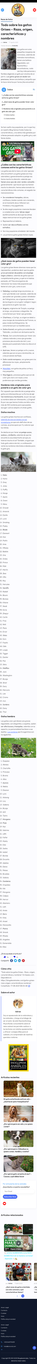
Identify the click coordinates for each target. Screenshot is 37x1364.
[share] (30, 1237)
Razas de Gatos (7, 19)
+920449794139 (9, 1342)
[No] (15, 957)
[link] (6, 1237)
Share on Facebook (11, 960)
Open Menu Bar (2, 10)
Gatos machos (10, 115)
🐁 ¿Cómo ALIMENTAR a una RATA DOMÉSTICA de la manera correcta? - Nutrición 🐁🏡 (18, 1237)
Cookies (3, 1313)
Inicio (2, 1316)
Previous (17, 1295)
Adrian (5, 42)
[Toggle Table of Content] (34, 89)
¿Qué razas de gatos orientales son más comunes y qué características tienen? (18, 1289)
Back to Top (34, 1348)
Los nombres (12, 732)
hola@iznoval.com (10, 1346)
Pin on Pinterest (23, 960)
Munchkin (6, 368)
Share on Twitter (15, 960)
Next (22, 1295)
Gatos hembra (10, 118)
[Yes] (6, 957)
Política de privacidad (8, 1319)
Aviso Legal (5, 1307)
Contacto (4, 1310)
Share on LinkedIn (19, 960)
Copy (29, 986)
